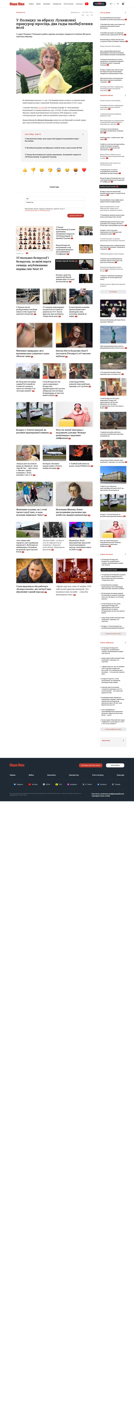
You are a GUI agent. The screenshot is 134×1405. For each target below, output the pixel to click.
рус (118, 4)
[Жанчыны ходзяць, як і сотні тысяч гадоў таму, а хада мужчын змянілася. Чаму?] (34, 499)
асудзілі (41, 108)
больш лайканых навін (113, 729)
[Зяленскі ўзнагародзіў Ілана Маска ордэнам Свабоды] (113, 311)
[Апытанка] (123, 740)
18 (50, 433)
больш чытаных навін (113, 633)
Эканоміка (46, 4)
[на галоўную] (17, 3)
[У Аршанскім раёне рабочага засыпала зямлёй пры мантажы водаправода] (113, 424)
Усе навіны (113, 291)
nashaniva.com (14, 795)
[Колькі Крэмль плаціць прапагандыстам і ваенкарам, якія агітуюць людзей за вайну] (81, 303)
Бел (111, 4)
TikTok (48, 784)
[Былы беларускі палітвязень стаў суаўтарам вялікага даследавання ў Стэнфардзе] (74, 249)
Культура (79, 4)
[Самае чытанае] (125, 554)
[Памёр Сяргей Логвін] (74, 264)
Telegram (20, 784)
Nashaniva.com (75, 12)
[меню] (123, 3)
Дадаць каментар (76, 215)
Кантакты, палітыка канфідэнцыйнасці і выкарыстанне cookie (108, 795)
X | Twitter (88, 784)
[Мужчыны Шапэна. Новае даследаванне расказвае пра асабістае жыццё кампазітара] (74, 499)
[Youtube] (86, 4)
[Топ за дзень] (125, 12)
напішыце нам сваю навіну (90, 765)
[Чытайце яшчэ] (83, 134)
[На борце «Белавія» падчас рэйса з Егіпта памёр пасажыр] (54, 460)
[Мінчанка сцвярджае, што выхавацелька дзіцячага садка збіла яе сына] (34, 340)
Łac (87, 15)
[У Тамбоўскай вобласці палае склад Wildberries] (81, 460)
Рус (92, 15)
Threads (117, 784)
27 (59, 316)
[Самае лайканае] (125, 643)
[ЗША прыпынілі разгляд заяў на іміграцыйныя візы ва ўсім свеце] (113, 337)
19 (89, 386)
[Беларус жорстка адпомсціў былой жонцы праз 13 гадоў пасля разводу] (74, 278)
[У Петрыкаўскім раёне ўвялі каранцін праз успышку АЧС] (113, 363)
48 (52, 549)
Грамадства (57, 4)
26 (74, 594)
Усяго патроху (68, 4)
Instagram (73, 784)
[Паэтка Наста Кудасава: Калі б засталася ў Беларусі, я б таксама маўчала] (74, 340)
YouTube (34, 784)
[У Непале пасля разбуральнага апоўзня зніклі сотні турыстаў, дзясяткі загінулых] (28, 303)
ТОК (60, 784)
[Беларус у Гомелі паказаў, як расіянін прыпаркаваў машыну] (34, 420)
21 (33, 391)
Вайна (38, 4)
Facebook (103, 784)
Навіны (31, 4)
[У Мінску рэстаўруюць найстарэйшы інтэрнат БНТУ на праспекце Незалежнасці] (113, 478)
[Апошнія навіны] (125, 95)
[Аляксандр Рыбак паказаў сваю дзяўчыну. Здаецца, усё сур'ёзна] (81, 380)
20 (89, 515)
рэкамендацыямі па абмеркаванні (37, 210)
